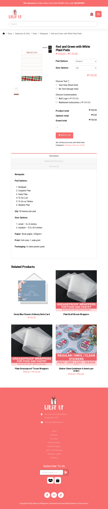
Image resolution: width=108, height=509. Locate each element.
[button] (91, 14)
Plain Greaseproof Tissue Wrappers (32, 368)
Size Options (62, 68)
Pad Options (62, 61)
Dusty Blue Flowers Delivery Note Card (32, 314)
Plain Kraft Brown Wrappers (76, 314)
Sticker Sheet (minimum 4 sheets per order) (76, 369)
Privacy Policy (83, 503)
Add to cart (66, 135)
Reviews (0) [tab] (54, 166)
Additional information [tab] (54, 161)
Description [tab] (54, 156)
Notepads (68, 145)
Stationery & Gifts (78, 145)
